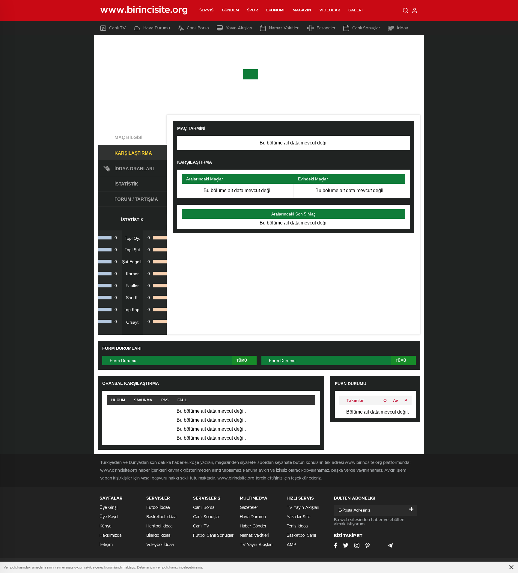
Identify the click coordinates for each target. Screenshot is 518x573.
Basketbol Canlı (301, 535)
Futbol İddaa (158, 508)
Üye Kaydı (109, 517)
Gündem (230, 10)
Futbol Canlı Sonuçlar (213, 535)
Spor (252, 10)
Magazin (302, 10)
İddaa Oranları (134, 168)
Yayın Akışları (239, 28)
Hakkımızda (110, 535)
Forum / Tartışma (136, 199)
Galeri (355, 10)
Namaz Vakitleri (284, 28)
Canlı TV (117, 28)
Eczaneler (326, 28)
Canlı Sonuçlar (366, 28)
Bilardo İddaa (158, 535)
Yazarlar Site (298, 517)
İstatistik (126, 183)
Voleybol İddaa (160, 545)
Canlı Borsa (198, 28)
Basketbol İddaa (161, 517)
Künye (106, 526)
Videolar (329, 10)
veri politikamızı (167, 567)
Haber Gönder (253, 526)
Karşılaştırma (133, 153)
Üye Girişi (109, 508)
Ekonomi (275, 10)
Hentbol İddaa (159, 526)
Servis (206, 10)
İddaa (402, 28)
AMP (291, 545)
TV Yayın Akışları (256, 545)
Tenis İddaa (297, 526)
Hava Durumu (156, 28)
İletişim (106, 545)
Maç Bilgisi (128, 137)
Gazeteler (249, 508)
